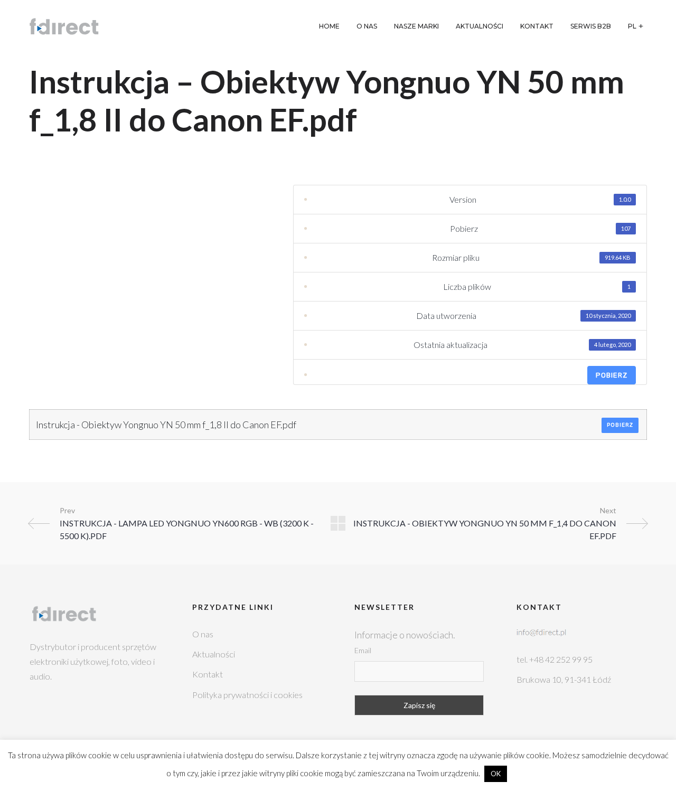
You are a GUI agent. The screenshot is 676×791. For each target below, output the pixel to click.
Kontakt (207, 674)
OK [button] (496, 773)
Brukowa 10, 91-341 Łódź (564, 679)
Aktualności (213, 654)
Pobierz (611, 375)
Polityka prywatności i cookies (247, 695)
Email (362, 650)
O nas (202, 634)
